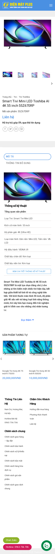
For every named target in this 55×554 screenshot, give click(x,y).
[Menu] (51, 5)
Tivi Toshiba (24, 97)
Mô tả (10, 156)
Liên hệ (33, 424)
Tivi (15, 97)
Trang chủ (6, 97)
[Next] (48, 33)
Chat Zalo (11, 540)
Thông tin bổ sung (18, 163)
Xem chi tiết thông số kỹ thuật (29, 271)
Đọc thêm (26, 320)
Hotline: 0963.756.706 (17, 547)
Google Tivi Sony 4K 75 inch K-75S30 (12, 372)
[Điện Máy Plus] (17, 5)
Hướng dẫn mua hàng (39, 409)
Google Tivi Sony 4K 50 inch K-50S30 (39, 372)
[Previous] (7, 33)
